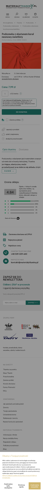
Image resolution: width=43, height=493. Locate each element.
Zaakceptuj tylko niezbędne (8, 486)
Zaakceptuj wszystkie (34, 486)
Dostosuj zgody (21, 486)
